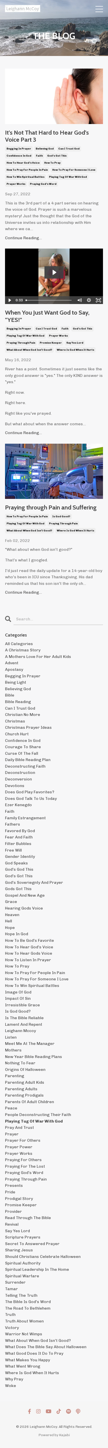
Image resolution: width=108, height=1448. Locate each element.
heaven (12, 914)
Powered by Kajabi (54, 1435)
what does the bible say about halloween (45, 1346)
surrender (15, 1282)
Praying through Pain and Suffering (51, 507)
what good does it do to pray (34, 1353)
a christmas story (22, 650)
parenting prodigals (24, 1095)
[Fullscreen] (98, 300)
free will (13, 850)
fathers (12, 824)
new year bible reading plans (33, 1056)
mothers (13, 1050)
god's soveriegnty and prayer (34, 882)
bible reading (18, 701)
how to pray (52, 162)
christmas (15, 721)
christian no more (22, 714)
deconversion (18, 779)
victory (12, 1327)
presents (14, 1185)
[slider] (49, 300)
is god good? (61, 516)
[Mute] (79, 300)
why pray (14, 1379)
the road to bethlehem (27, 1308)
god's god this (19, 869)
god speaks (16, 863)
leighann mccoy (20, 1030)
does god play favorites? (29, 792)
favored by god (20, 830)
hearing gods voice (24, 908)
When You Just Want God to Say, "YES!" (47, 316)
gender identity (20, 856)
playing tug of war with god (68, 176)
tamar (11, 1288)
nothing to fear (20, 1063)
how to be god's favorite (29, 940)
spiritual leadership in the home (37, 1269)
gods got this (18, 888)
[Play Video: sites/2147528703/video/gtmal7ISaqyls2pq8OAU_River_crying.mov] (54, 272)
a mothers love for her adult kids (38, 656)
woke (10, 1385)
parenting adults (21, 1089)
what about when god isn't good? (29, 349)
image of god (18, 992)
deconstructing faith (25, 766)
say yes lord (74, 342)
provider (13, 1211)
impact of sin (18, 998)
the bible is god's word (28, 1301)
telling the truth (21, 1295)
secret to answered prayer (32, 1243)
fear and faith (19, 837)
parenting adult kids (24, 1082)
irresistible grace (22, 1005)
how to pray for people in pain (27, 169)
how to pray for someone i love (73, 169)
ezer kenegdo (18, 804)
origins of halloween (25, 1069)
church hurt (17, 734)
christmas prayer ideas (28, 727)
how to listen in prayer (28, 959)
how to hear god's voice (23, 162)
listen (11, 1037)
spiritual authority (22, 1263)
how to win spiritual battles (25, 176)
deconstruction (20, 772)
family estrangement (25, 818)
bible (9, 695)
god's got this (57, 155)
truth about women (24, 1321)
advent (11, 662)
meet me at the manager (30, 1043)
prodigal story (19, 1198)
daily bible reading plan (27, 759)
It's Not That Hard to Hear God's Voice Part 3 (47, 136)
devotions (14, 785)
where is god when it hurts (75, 349)
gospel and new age (25, 895)
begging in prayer (19, 148)
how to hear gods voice (28, 953)
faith (39, 155)
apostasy (14, 669)
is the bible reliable (24, 1017)
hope (10, 927)
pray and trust (19, 1127)
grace (11, 901)
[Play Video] (9, 300)
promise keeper (51, 342)
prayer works (16, 184)
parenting (14, 1075)
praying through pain (21, 342)
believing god (45, 148)
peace (11, 1108)
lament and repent (23, 1024)
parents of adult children (29, 1101)
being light (15, 682)
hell (8, 921)
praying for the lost (25, 1166)
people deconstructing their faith (38, 1114)
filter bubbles (18, 843)
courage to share (23, 746)
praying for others (23, 1159)
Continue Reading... (23, 237)
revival (12, 1224)
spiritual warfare (22, 1276)
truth (10, 1314)
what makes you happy (27, 1360)
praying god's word (43, 184)
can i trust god (69, 148)
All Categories (19, 643)
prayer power (18, 1146)
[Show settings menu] (89, 300)
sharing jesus (19, 1250)
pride (10, 1192)
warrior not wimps (23, 1334)
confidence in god (19, 155)
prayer (12, 1134)
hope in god (16, 933)
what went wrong (22, 1366)
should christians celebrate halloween (43, 1256)
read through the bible (28, 1217)
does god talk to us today (31, 798)
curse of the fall (21, 753)
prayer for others (22, 1140)
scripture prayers (22, 1237)
